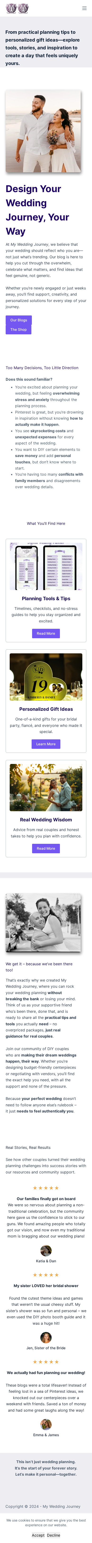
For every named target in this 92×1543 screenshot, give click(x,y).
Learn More (46, 744)
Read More (46, 633)
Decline (53, 1535)
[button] (19, 320)
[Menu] (84, 8)
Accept (38, 1535)
